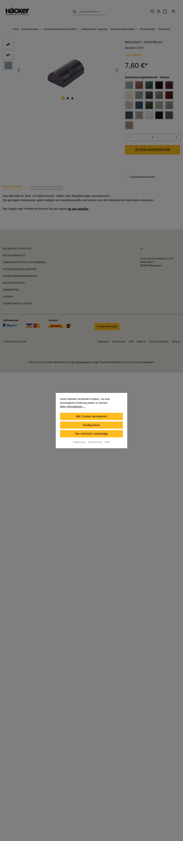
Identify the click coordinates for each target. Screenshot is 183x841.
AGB (107, 442)
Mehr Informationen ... (72, 406)
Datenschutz (95, 442)
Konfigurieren (91, 425)
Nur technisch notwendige (91, 433)
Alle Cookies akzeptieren (91, 416)
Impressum (79, 442)
